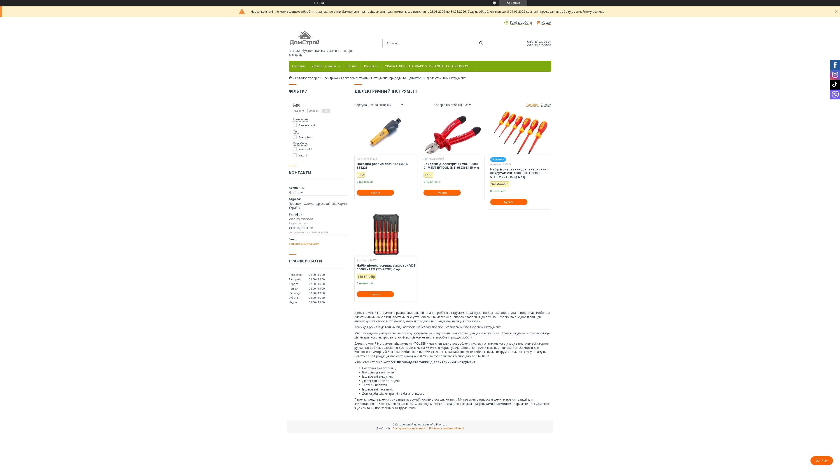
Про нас (351, 66)
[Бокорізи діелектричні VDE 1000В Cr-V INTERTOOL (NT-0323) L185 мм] (453, 133)
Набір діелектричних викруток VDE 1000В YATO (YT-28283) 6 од (386, 267)
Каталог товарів (324, 66)
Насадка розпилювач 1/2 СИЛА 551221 (382, 166)
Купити (375, 192)
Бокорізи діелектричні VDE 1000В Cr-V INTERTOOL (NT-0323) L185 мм (451, 166)
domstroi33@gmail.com (304, 243)
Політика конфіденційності (446, 428)
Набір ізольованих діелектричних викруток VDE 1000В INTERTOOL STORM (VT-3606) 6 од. (518, 173)
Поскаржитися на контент (409, 428)
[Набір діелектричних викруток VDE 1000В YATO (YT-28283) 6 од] (386, 235)
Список (546, 105)
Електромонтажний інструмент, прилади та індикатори (382, 78)
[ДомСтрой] (305, 38)
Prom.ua (441, 424)
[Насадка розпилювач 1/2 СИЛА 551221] (386, 133)
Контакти (371, 66)
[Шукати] (481, 43)
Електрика (330, 78)
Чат (825, 460)
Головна (298, 66)
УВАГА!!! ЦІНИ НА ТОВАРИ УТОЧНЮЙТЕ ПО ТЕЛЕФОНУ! (427, 66)
